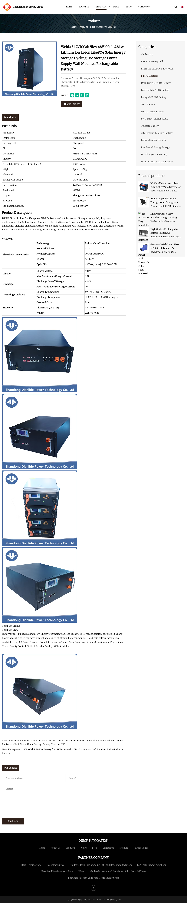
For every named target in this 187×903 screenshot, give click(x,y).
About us (84, 6)
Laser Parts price (55, 865)
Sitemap (124, 847)
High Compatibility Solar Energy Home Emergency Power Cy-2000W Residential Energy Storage (165, 202)
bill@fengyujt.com (114, 899)
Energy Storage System (153, 140)
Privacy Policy (141, 847)
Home (69, 6)
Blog (129, 6)
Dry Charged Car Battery (154, 154)
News (116, 6)
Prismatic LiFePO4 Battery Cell (157, 68)
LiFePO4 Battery (98, 27)
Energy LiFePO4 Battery (153, 97)
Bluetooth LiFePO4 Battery (155, 90)
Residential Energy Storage (155, 147)
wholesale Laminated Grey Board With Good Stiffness (118, 871)
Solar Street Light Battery (154, 118)
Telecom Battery (150, 125)
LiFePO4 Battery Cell (152, 61)
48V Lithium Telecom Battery (156, 133)
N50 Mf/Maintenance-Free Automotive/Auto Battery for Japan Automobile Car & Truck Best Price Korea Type (165, 187)
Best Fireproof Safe (31, 865)
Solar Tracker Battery (152, 111)
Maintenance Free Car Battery (157, 161)
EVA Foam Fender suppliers (151, 865)
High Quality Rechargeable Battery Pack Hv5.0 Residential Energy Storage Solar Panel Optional (164, 233)
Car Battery (147, 54)
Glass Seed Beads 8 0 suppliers (57, 871)
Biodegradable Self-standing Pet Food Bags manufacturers (101, 865)
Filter (81, 871)
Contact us (144, 6)
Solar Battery (148, 104)
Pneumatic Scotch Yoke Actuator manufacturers (93, 877)
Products (101, 6)
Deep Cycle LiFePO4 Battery (156, 83)
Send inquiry (73, 104)
